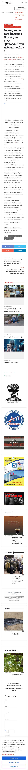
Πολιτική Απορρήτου (8, 754)
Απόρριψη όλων (14, 766)
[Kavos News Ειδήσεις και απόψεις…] (8, 3)
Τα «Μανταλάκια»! (9, 373)
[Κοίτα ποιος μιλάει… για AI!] (14, 345)
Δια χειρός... (8, 513)
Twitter (19, 246)
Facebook (7, 246)
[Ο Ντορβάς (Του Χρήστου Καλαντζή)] (14, 320)
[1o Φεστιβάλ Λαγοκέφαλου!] (13, 621)
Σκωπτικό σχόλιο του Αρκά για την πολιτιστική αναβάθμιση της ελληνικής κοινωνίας (17, 540)
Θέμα (6, 713)
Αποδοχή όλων (14, 758)
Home (3, 12)
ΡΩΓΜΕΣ (7, 609)
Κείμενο (6, 719)
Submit (7, 736)
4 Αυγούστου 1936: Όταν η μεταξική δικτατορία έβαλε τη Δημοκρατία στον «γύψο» (17, 580)
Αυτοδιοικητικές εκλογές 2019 (15, 236)
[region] (14, 753)
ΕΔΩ (22, 79)
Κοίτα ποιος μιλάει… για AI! (11, 362)
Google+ (7, 250)
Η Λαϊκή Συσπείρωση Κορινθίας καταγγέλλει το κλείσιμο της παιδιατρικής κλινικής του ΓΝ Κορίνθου (13, 261)
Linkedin (20, 250)
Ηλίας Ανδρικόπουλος (9, 237)
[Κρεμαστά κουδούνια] (13, 662)
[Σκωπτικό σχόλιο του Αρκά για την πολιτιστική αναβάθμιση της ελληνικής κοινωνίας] (13, 525)
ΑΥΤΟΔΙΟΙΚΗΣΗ (9, 12)
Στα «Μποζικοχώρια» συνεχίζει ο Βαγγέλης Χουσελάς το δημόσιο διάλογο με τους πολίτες (15, 270)
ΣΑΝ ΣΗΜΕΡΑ (9, 552)
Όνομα (6, 700)
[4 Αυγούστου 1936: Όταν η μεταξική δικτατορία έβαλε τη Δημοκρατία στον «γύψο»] (13, 564)
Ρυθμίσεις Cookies (14, 762)
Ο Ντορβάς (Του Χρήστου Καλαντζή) (13, 337)
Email (6, 706)
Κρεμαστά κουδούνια (17, 674)
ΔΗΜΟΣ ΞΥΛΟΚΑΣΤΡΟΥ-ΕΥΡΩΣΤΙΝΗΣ (12, 26)
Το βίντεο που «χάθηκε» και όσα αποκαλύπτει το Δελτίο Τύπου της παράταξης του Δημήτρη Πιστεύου (13, 310)
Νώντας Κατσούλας (9, 239)
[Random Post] (22, 2)
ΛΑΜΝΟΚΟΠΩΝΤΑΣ (10, 650)
